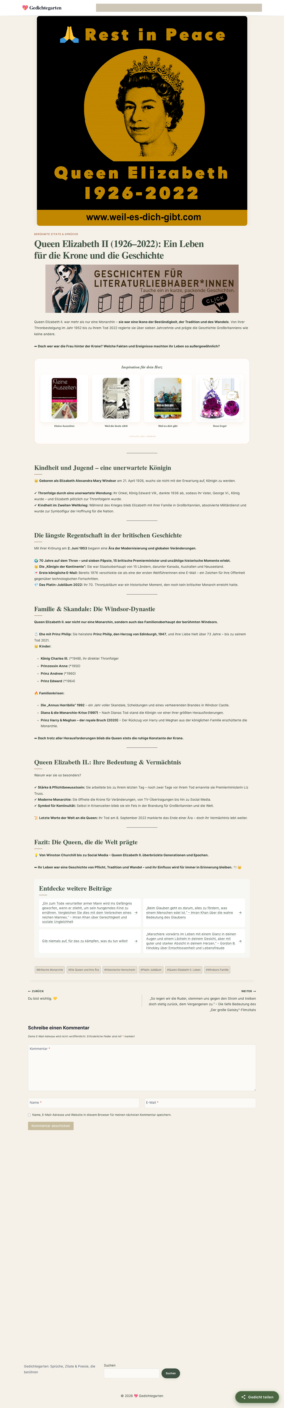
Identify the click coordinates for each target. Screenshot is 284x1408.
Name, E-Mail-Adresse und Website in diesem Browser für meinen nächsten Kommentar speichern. (101, 1115)
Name (36, 1102)
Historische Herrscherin (119, 969)
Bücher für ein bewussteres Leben (193, 7)
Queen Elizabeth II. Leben (184, 969)
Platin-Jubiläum (151, 969)
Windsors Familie (217, 969)
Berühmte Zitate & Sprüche (56, 234)
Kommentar (40, 1049)
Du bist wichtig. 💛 (42, 995)
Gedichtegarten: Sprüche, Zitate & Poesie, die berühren (59, 1369)
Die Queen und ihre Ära (83, 969)
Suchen (110, 1365)
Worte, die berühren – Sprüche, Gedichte (124, 7)
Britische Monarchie (50, 969)
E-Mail (152, 1102)
